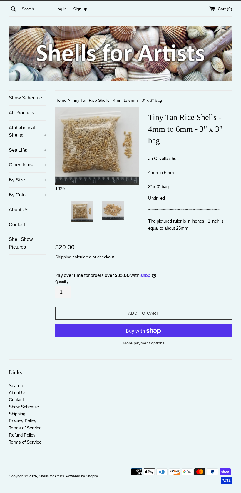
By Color (27, 194)
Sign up (80, 9)
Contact (17, 224)
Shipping (63, 256)
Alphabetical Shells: (27, 131)
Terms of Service (25, 427)
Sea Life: (27, 150)
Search (16, 385)
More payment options (144, 343)
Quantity (61, 282)
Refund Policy (22, 434)
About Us (18, 209)
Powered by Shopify (82, 476)
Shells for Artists (51, 476)
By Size (27, 179)
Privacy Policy (22, 420)
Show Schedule (25, 97)
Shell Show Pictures (21, 243)
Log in (61, 9)
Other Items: (27, 164)
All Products (21, 112)
